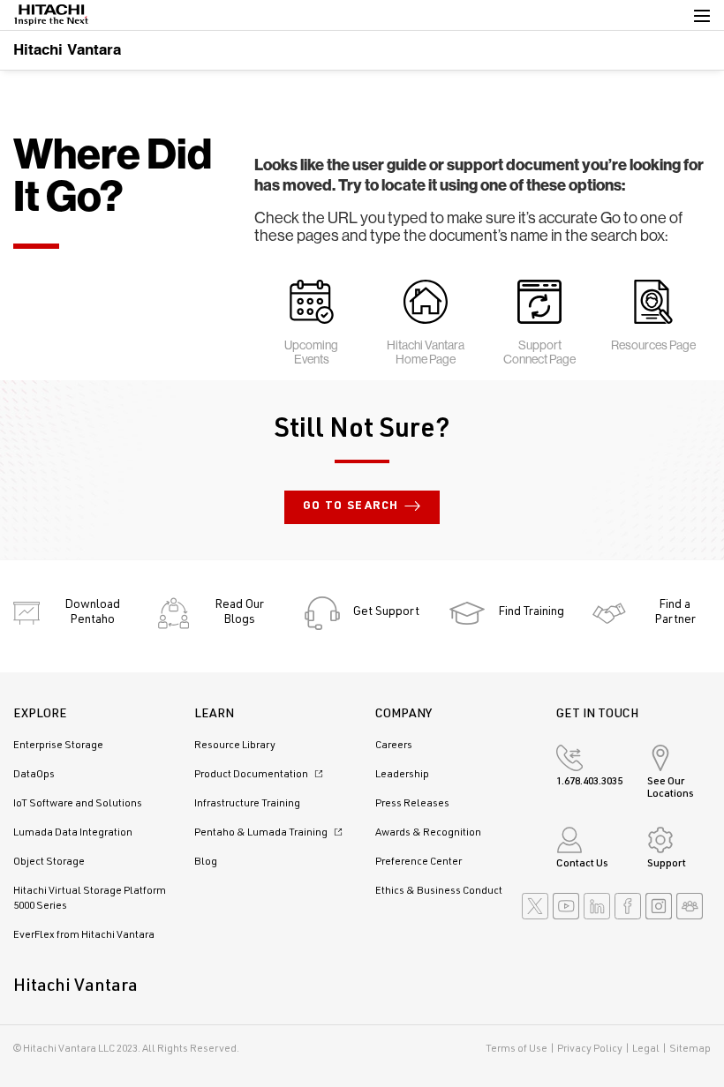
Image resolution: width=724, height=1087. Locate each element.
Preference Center (418, 862)
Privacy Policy (589, 1049)
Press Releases (412, 803)
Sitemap (690, 1049)
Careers (393, 745)
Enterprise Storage (58, 745)
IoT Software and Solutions (77, 803)
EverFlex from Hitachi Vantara (84, 935)
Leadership (402, 774)
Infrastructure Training (247, 803)
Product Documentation (252, 774)
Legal (646, 1049)
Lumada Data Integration (72, 833)
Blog (205, 862)
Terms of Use (516, 1049)
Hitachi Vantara (67, 49)
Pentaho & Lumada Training (261, 833)
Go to (351, 507)
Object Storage (49, 862)
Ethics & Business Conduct (438, 891)
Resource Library (234, 745)
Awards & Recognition (428, 833)
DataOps (34, 774)
